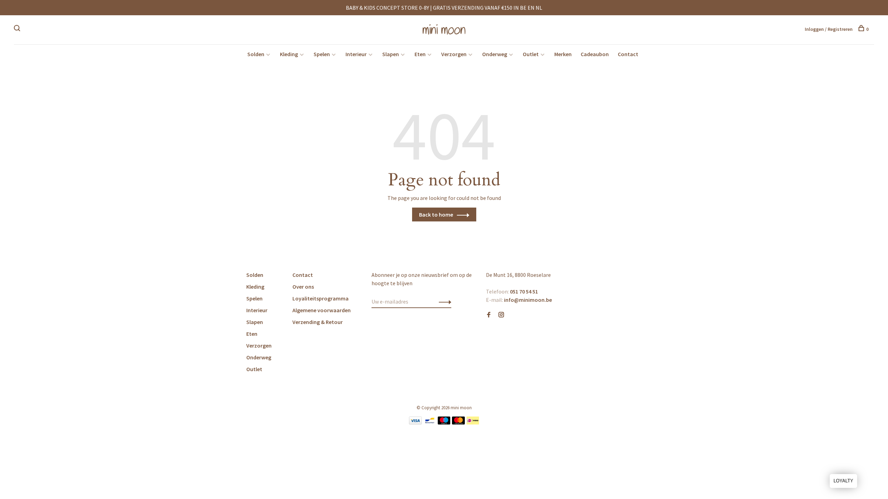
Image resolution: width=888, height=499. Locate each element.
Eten (420, 54)
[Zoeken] (18, 29)
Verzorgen (454, 54)
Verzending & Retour (317, 321)
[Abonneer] (443, 301)
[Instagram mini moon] (501, 315)
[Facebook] (489, 315)
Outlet (531, 54)
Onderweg (494, 54)
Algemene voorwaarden (321, 310)
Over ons (303, 286)
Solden (255, 54)
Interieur (356, 54)
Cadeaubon (595, 54)
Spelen (322, 54)
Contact (628, 54)
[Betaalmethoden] (415, 422)
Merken (563, 54)
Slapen (390, 54)
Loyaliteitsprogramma (320, 298)
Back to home (436, 214)
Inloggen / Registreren (829, 29)
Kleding (289, 54)
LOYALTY (843, 480)
